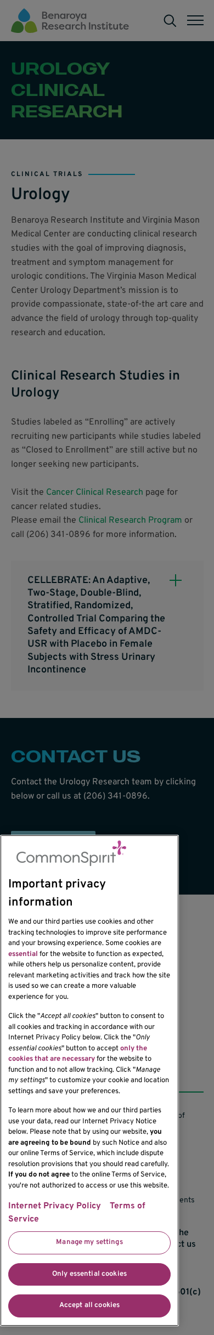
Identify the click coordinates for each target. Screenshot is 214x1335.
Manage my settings (89, 1242)
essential (23, 954)
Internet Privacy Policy (54, 1206)
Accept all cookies (89, 1305)
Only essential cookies (89, 1274)
